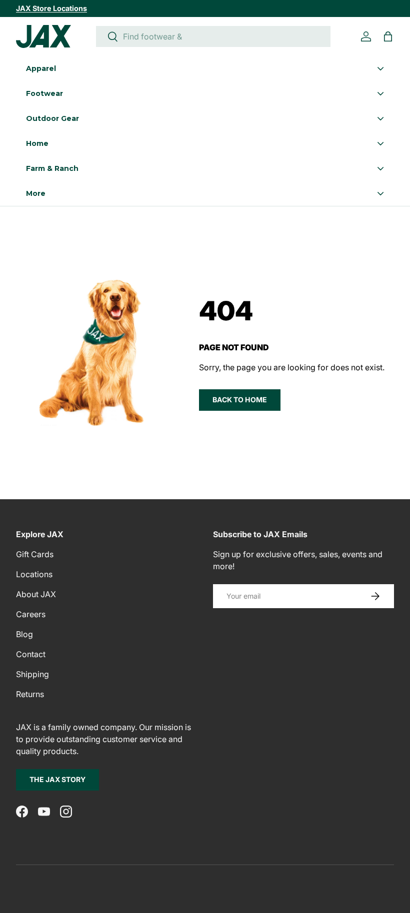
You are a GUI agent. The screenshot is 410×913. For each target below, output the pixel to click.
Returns (30, 694)
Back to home (239, 399)
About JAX (36, 594)
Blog (24, 634)
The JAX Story (58, 779)
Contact (31, 654)
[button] (388, 36)
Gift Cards (35, 554)
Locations (34, 574)
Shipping (32, 674)
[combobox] (213, 36)
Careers (31, 614)
